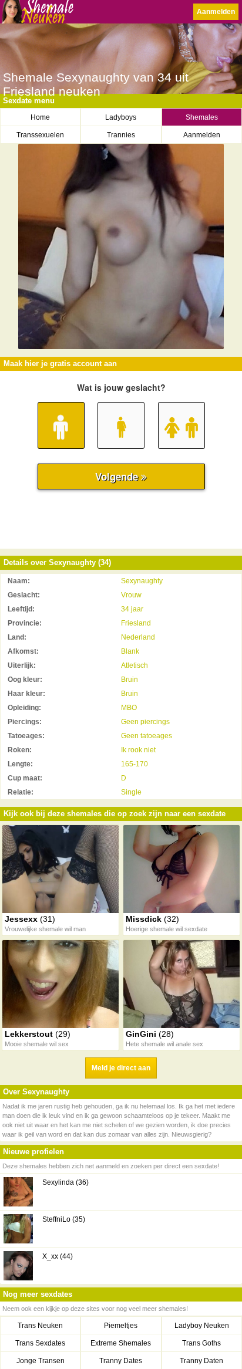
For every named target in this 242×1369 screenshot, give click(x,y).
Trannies (121, 135)
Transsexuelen (40, 135)
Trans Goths (201, 1343)
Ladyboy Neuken (201, 1325)
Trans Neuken (40, 1325)
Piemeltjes (120, 1325)
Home (40, 117)
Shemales (202, 117)
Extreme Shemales (120, 1343)
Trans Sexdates (40, 1343)
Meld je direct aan (121, 1068)
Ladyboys (120, 117)
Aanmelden (216, 12)
